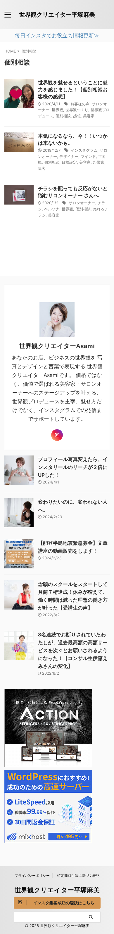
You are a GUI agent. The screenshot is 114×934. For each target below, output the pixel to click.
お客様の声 (79, 104)
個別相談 (63, 116)
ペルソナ (51, 209)
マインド (88, 156)
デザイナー (68, 156)
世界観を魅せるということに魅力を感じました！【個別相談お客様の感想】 (73, 89)
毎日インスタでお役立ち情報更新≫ (57, 35)
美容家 (88, 116)
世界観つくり (76, 109)
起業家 (98, 162)
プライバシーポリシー (32, 875)
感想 (77, 116)
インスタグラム (84, 150)
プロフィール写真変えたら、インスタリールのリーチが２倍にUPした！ (73, 467)
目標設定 (69, 162)
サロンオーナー (82, 202)
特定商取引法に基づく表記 (78, 875)
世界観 (57, 109)
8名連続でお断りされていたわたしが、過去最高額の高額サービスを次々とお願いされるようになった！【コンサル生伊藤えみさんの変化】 (73, 650)
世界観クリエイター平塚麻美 (57, 14)
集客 (42, 168)
